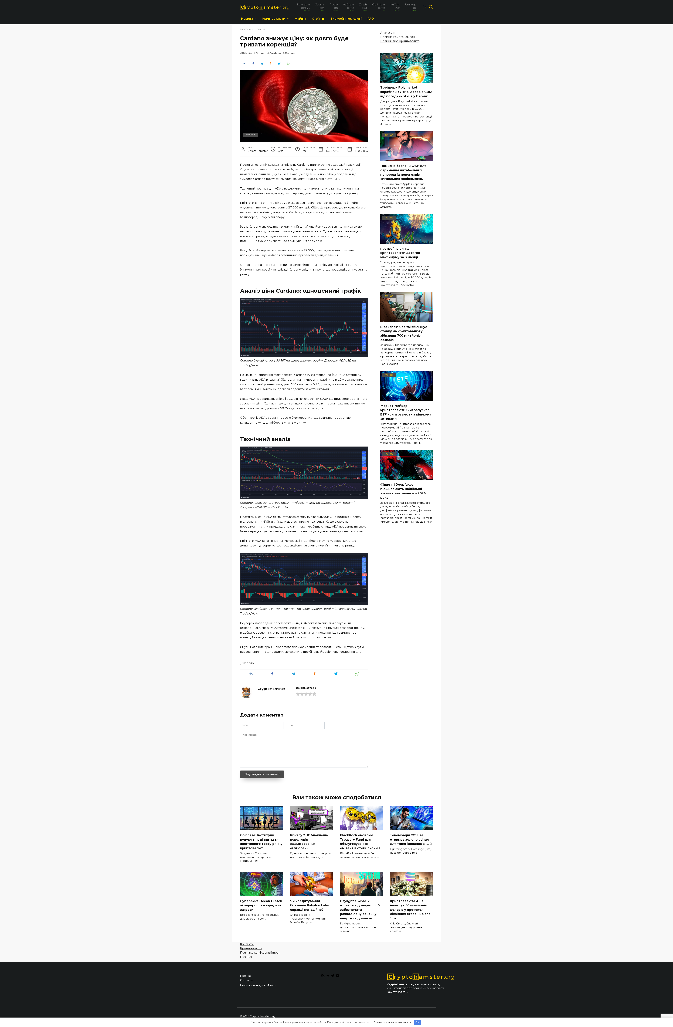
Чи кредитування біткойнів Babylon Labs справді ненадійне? (309, 905)
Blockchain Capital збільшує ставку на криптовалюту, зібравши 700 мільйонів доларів (403, 333)
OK (417, 1022)
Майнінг (301, 18)
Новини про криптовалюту (400, 41)
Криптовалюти (273, 18)
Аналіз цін (387, 32)
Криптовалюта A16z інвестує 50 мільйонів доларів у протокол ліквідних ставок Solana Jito (410, 909)
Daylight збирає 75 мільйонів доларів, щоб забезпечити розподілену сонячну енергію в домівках (360, 909)
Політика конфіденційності (260, 952)
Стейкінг (318, 18)
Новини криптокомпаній (399, 37)
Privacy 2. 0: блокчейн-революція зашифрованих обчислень (309, 841)
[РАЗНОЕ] (406, 80)
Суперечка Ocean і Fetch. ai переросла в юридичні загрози (261, 905)
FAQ (371, 18)
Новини (247, 18)
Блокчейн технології (346, 18)
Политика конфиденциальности (392, 1022)
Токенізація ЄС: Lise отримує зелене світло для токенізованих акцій (411, 839)
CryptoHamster (271, 689)
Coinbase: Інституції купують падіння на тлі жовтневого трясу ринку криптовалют (261, 841)
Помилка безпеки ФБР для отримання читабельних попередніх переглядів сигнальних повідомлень (403, 172)
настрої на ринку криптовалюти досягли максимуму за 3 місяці (400, 253)
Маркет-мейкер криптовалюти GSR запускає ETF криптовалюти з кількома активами (405, 412)
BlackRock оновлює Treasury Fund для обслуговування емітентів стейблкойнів (360, 841)
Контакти (247, 944)
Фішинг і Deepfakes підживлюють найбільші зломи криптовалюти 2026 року (403, 491)
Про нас (246, 956)
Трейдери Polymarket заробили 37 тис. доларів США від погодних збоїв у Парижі (406, 92)
